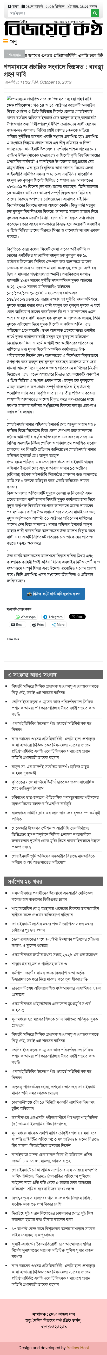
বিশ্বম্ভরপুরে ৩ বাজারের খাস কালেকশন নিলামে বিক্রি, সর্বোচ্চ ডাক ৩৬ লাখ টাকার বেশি (52, 1201)
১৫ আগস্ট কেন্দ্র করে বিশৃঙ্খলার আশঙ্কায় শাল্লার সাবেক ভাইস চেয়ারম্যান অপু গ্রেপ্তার (53, 1231)
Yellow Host (78, 1348)
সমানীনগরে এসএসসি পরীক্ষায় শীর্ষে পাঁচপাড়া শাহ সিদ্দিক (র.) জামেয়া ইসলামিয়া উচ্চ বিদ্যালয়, (55, 1120)
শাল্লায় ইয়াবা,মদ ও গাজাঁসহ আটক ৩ (39, 964)
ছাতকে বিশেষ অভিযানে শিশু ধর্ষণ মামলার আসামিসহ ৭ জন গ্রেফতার (56, 991)
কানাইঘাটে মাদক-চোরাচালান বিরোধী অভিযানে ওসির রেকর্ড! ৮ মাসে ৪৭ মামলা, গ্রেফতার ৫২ (52, 1157)
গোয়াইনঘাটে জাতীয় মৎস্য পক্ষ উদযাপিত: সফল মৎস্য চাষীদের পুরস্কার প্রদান (52, 927)
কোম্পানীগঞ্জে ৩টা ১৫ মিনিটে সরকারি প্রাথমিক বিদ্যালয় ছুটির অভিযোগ (53, 1105)
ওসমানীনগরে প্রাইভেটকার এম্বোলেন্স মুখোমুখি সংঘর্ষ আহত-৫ (51, 1006)
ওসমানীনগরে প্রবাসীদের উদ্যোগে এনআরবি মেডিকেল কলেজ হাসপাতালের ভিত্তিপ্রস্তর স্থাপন (52, 896)
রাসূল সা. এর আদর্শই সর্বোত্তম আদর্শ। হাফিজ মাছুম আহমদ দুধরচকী (50, 769)
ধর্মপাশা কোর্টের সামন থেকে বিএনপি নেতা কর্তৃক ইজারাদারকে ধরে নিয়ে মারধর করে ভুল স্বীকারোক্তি (50, 976)
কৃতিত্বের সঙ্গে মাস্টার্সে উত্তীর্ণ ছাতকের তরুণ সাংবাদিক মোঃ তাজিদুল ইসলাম (53, 785)
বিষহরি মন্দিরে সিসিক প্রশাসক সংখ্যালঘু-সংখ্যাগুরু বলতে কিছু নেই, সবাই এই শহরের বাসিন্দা (55, 689)
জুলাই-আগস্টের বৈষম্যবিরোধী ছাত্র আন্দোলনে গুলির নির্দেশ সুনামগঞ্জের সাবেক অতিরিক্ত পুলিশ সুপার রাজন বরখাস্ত (52, 1250)
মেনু (12, 41)
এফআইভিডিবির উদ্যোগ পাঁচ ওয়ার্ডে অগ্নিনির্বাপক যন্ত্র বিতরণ (51, 726)
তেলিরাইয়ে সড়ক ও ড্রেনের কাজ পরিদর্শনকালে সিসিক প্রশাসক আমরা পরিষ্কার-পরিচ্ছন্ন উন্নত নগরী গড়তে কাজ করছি (53, 707)
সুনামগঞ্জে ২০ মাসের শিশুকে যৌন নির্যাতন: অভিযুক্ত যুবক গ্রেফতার (55, 1022)
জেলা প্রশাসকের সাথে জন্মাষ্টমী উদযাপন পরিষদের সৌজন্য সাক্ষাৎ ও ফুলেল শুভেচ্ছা (55, 942)
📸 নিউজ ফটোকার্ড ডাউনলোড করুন (53, 594)
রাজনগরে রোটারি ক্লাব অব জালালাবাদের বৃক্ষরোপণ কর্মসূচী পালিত (56, 816)
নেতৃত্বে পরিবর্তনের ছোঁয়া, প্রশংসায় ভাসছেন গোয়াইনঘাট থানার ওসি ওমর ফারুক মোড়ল (53, 1090)
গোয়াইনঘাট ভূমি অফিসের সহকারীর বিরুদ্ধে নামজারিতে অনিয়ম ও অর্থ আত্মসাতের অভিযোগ (53, 859)
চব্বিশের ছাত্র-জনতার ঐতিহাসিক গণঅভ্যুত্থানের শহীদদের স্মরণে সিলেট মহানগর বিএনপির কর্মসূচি (55, 800)
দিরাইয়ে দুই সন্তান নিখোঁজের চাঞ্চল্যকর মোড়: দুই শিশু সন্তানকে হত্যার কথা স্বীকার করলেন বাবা (52, 1216)
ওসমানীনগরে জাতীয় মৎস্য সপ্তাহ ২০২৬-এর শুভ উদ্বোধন (54, 954)
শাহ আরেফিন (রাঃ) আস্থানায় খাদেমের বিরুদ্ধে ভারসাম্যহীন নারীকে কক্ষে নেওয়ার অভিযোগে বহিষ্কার (55, 911)
